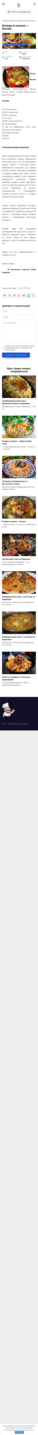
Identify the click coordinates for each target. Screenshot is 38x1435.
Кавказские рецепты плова (15, 44)
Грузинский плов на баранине (16, 559)
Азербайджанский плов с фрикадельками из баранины (16, 402)
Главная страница (9, 21)
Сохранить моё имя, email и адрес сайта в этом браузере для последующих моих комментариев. (19, 348)
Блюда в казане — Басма (14, 521)
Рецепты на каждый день (21, 12)
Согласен (19, 1432)
